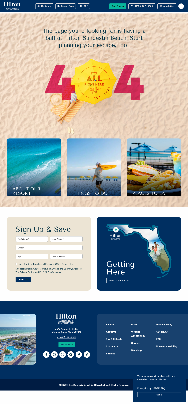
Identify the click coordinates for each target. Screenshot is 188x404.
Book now (116, 6)
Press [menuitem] (134, 324)
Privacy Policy (145, 388)
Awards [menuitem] (110, 324)
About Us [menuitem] (111, 331)
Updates (45, 6)
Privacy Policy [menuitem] (164, 324)
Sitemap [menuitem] (110, 353)
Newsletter (168, 6)
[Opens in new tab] (46, 354)
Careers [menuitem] (135, 343)
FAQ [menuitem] (158, 339)
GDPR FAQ (159, 388)
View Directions (117, 280)
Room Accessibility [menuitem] (166, 346)
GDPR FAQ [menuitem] (162, 331)
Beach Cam (67, 6)
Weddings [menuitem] (136, 350)
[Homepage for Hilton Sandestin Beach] (12, 6)
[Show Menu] (181, 6)
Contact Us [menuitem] (112, 346)
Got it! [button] (159, 395)
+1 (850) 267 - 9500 (66, 337)
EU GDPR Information (50, 272)
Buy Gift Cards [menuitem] (114, 339)
